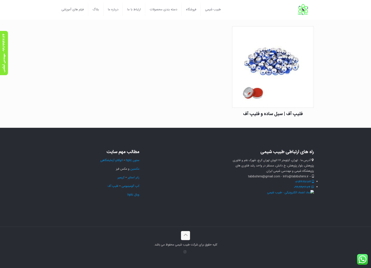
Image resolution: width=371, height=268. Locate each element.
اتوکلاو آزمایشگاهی (111, 160)
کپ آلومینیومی (130, 186)
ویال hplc (133, 194)
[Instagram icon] (185, 252)
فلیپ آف (113, 186)
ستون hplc (132, 160)
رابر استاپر (133, 177)
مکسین (134, 169)
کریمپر (121, 177)
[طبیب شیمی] (303, 9)
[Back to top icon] (185, 235)
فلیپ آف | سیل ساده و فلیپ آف (273, 114)
